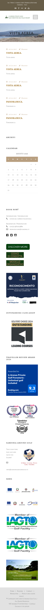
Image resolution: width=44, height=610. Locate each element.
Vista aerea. (14, 53)
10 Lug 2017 (12, 49)
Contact (29, 591)
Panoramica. (14, 102)
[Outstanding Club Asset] (22, 334)
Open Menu (35, 17)
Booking (20, 591)
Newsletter (14, 593)
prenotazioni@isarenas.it (19, 229)
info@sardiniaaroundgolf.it (17, 470)
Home (12, 591)
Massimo (24, 49)
